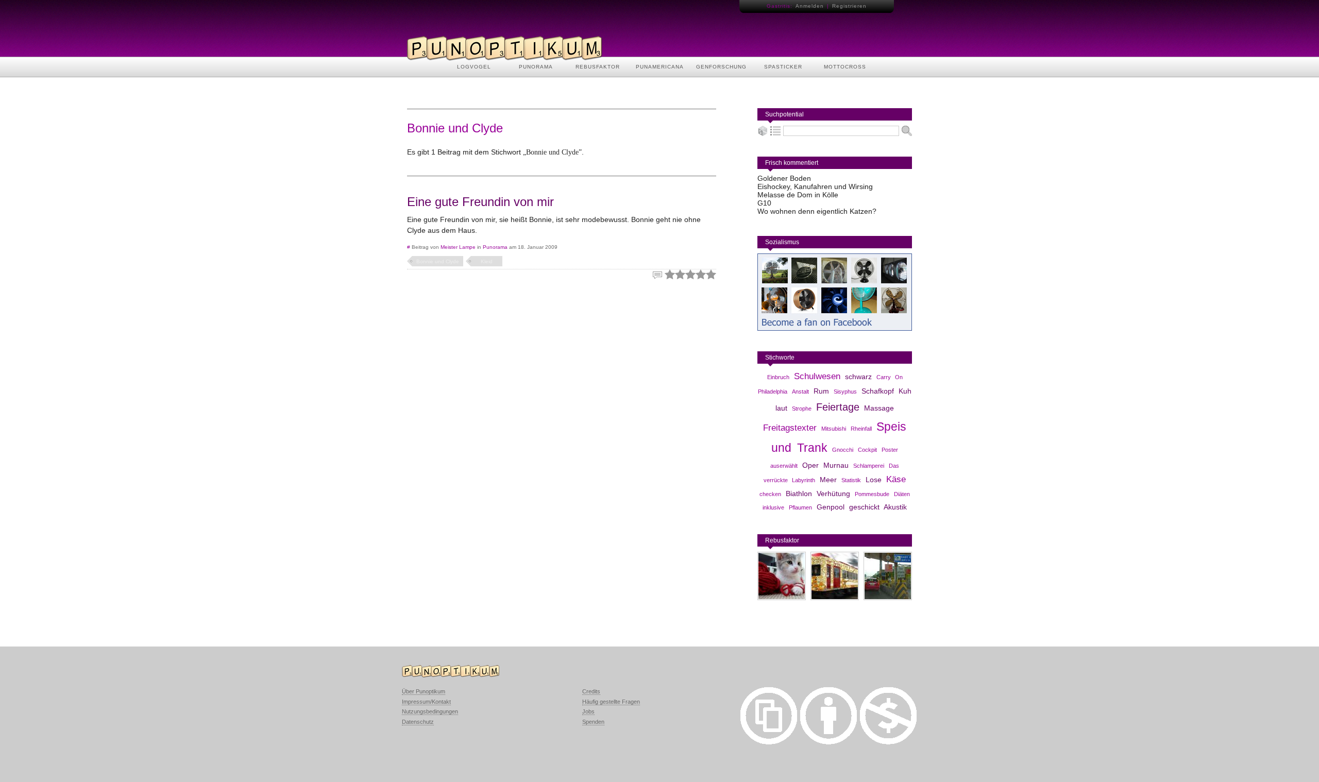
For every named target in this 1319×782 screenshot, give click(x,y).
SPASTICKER (783, 67)
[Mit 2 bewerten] (680, 274)
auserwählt (784, 466)
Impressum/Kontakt (426, 702)
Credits (591, 691)
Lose (874, 479)
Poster (890, 450)
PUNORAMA (536, 67)
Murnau (836, 465)
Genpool (830, 507)
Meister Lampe (458, 247)
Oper (810, 465)
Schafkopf (877, 391)
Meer (828, 479)
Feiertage (837, 407)
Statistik (851, 480)
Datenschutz (418, 722)
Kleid (487, 261)
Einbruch (778, 377)
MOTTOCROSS (845, 67)
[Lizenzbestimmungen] (769, 742)
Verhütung (833, 493)
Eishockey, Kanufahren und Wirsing (815, 186)
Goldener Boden (784, 178)
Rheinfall (861, 429)
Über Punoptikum (423, 691)
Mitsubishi (833, 429)
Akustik (895, 507)
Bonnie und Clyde (437, 261)
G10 (764, 203)
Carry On (889, 377)
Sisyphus (845, 391)
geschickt (864, 507)
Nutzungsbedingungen (430, 711)
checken (770, 494)
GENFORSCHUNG (721, 67)
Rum (821, 391)
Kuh (905, 391)
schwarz (858, 376)
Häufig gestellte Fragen (611, 702)
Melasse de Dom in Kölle (797, 195)
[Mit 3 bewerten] (690, 274)
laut (781, 408)
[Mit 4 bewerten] (701, 274)
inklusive (773, 507)
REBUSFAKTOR (598, 67)
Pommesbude (872, 494)
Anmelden (810, 6)
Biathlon (799, 493)
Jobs (588, 711)
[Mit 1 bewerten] (670, 274)
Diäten (902, 494)
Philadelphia (772, 391)
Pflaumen (800, 507)
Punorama (495, 247)
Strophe (801, 408)
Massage (879, 408)
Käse (896, 479)
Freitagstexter (790, 428)
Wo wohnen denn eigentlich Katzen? (816, 211)
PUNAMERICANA (660, 67)
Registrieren (849, 6)
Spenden (593, 722)
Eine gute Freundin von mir (480, 202)
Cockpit (867, 450)
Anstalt (800, 391)
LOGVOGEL (474, 67)
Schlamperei (868, 466)
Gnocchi (842, 450)
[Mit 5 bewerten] (711, 274)
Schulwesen (817, 376)
